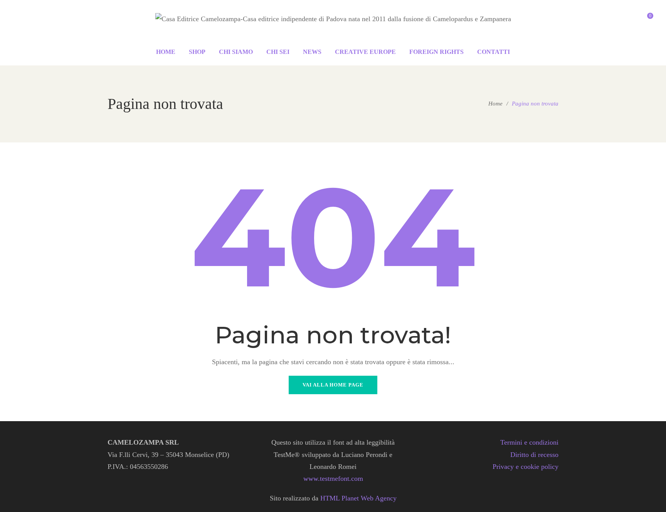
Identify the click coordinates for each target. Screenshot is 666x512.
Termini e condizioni (529, 442)
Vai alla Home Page (333, 385)
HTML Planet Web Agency (358, 498)
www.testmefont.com (333, 478)
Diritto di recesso (534, 454)
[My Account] (632, 19)
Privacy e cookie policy (525, 466)
